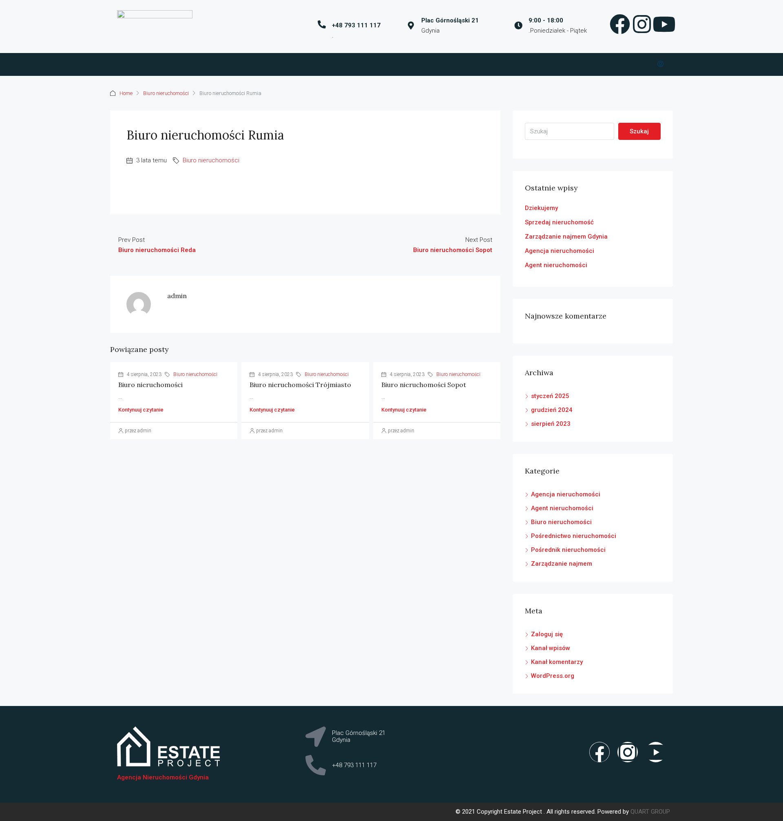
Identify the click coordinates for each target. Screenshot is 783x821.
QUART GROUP (650, 811)
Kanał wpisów (550, 648)
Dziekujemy (541, 208)
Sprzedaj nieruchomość (559, 222)
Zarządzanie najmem (561, 563)
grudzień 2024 (552, 410)
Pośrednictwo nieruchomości (573, 536)
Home (126, 93)
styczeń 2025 (550, 396)
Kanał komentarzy (557, 662)
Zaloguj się (547, 634)
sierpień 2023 (551, 423)
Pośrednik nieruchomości (568, 549)
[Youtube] (656, 752)
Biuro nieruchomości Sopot (423, 385)
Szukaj (639, 131)
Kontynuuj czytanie (141, 410)
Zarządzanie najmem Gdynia (566, 236)
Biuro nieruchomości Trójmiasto (300, 385)
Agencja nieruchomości (559, 250)
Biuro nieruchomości (166, 93)
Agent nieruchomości (556, 265)
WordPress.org (552, 675)
